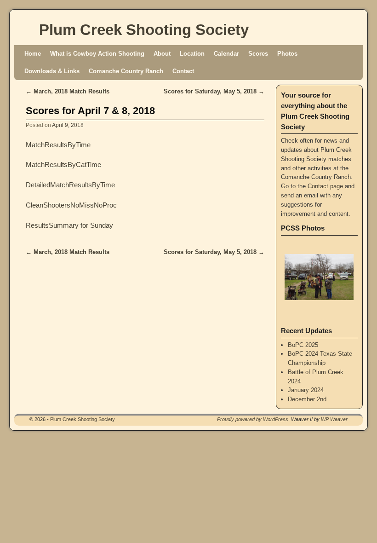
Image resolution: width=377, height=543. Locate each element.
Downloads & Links (52, 71)
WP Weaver (334, 419)
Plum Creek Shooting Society (144, 29)
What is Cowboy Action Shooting (97, 53)
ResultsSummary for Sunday (69, 225)
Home (32, 53)
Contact (183, 71)
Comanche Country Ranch (126, 71)
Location (192, 53)
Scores (258, 53)
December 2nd (307, 399)
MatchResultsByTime (58, 145)
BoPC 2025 (303, 344)
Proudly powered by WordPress (252, 419)
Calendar (226, 53)
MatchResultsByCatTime (63, 164)
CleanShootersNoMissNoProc (71, 205)
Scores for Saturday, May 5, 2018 (214, 91)
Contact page (325, 186)
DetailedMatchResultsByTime (70, 185)
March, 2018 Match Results (67, 91)
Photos (287, 53)
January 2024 (306, 390)
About (162, 53)
